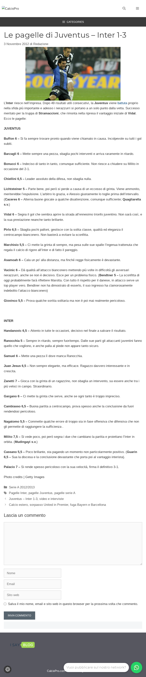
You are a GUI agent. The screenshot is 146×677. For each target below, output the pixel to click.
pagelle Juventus (40, 493)
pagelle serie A (64, 493)
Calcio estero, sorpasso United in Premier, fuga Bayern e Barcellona (57, 505)
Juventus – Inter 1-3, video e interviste (36, 499)
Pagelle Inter (18, 493)
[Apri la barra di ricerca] (124, 8)
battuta (122, 103)
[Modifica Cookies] (7, 669)
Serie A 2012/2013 (22, 487)
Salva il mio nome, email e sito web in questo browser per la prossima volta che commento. (73, 604)
